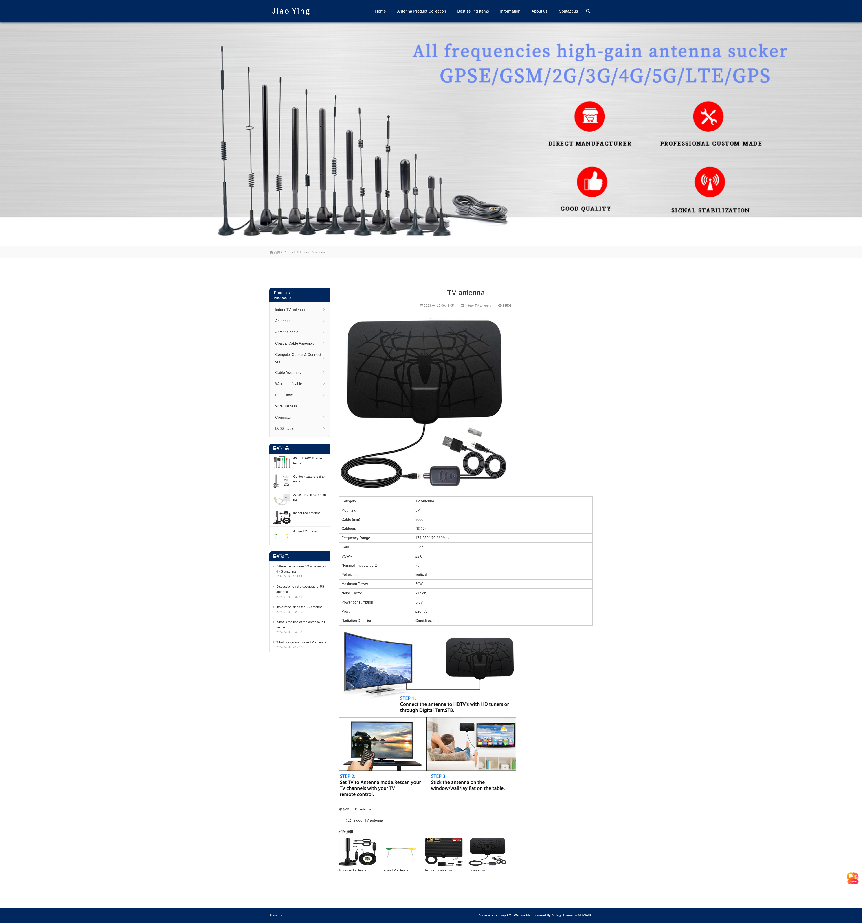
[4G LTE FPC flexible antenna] (282, 463)
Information (510, 11)
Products (290, 252)
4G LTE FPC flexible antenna (309, 461)
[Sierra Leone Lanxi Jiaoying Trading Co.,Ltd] (290, 11)
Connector (283, 417)
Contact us (568, 11)
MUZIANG (585, 915)
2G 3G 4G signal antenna (309, 497)
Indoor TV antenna (313, 252)
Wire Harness (286, 406)
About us (540, 11)
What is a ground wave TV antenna (301, 642)
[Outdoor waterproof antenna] (282, 481)
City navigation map (492, 915)
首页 (276, 252)
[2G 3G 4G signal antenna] (282, 499)
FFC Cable (284, 395)
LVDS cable (284, 429)
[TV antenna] (487, 852)
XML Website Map (519, 915)
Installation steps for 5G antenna (299, 607)
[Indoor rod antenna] (282, 517)
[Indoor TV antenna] (444, 852)
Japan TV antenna (306, 531)
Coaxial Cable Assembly (294, 343)
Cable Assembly (288, 372)
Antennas (282, 321)
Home (380, 11)
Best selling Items (473, 11)
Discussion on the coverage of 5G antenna (300, 589)
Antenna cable (286, 332)
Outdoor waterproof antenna (309, 479)
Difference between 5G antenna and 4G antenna (301, 568)
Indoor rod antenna (307, 513)
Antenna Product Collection (421, 11)
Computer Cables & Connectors (298, 358)
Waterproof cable (288, 384)
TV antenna (362, 809)
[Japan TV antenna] (282, 535)
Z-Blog (556, 915)
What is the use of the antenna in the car (300, 624)
